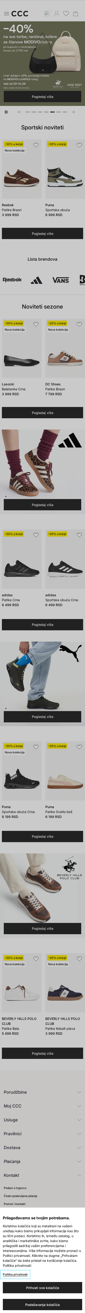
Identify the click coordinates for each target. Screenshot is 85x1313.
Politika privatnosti (15, 1274)
